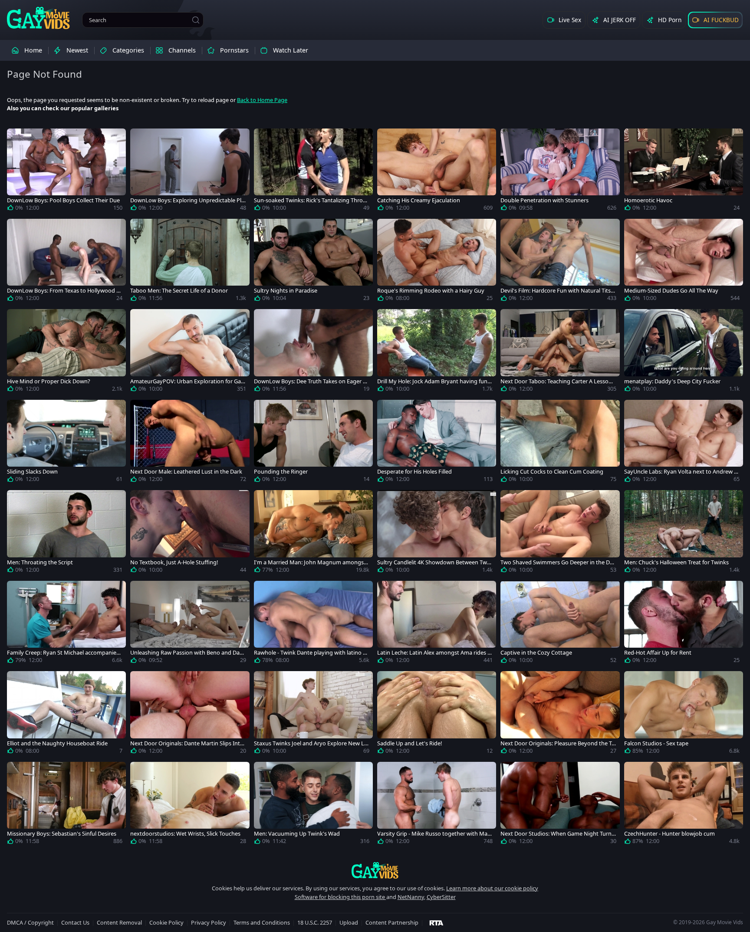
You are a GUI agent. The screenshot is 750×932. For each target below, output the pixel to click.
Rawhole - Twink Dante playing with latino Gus (310, 652)
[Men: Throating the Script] (66, 533)
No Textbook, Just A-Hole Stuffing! (174, 562)
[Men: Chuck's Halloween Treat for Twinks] (683, 533)
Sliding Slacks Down (32, 471)
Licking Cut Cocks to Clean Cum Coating (551, 471)
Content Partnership (391, 922)
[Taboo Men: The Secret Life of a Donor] (189, 262)
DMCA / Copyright (30, 922)
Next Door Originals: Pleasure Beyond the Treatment (557, 743)
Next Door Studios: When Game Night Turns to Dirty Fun (557, 833)
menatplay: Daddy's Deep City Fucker (672, 381)
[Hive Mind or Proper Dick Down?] (66, 352)
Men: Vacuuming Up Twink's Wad (297, 833)
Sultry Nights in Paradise (285, 290)
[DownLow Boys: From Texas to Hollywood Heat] (66, 262)
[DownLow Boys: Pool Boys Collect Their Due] (66, 171)
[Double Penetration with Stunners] (559, 171)
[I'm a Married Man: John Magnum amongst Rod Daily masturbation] (313, 533)
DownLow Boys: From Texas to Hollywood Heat (63, 290)
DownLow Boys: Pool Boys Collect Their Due (63, 200)
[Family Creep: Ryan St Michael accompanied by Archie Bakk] (66, 624)
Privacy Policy (208, 922)
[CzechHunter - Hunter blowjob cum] (683, 805)
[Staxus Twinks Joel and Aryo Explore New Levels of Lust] (313, 714)
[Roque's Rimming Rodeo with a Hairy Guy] (436, 262)
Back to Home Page (262, 100)
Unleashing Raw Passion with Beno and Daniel (187, 652)
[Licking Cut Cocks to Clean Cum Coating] (559, 443)
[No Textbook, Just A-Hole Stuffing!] (189, 533)
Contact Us (75, 922)
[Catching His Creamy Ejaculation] (436, 171)
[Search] (195, 20)
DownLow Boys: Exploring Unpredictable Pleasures (187, 200)
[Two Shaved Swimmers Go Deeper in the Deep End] (559, 533)
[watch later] (17, 139)
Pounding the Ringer (281, 471)
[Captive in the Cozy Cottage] (559, 624)
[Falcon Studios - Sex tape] (683, 714)
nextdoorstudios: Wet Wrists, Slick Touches (185, 833)
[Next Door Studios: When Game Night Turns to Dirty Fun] (559, 805)
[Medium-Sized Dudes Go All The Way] (683, 262)
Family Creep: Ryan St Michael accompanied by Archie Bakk (63, 652)
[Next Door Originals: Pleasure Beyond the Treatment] (559, 714)
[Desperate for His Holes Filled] (436, 443)
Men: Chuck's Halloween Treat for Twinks (676, 562)
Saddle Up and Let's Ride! (409, 743)
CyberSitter (441, 897)
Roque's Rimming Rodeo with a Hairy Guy (430, 290)
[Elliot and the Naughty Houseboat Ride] (66, 714)
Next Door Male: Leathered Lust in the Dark (186, 471)
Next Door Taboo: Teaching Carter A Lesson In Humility (557, 381)
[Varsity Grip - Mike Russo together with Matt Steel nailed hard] (436, 805)
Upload (348, 922)
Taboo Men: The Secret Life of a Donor (179, 290)
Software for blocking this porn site (340, 897)
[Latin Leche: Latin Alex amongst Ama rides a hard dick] (436, 624)
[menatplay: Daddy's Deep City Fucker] (683, 352)
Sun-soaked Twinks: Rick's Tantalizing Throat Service (311, 200)
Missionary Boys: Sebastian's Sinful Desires (61, 833)
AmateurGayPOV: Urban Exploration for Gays (187, 381)
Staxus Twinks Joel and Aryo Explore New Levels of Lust (310, 743)
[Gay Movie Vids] (38, 17)
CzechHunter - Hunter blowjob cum (669, 833)
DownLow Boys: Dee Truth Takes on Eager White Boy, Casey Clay (311, 381)
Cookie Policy (166, 922)
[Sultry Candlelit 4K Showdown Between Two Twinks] (436, 533)
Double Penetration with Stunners (544, 200)
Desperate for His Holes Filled (414, 471)
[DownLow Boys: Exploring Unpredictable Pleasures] (189, 171)
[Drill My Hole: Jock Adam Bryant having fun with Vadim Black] (436, 352)
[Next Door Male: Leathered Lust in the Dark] (189, 443)
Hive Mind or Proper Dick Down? (48, 381)
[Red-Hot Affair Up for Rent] (683, 624)
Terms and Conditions (262, 922)
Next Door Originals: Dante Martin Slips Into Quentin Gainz (186, 743)
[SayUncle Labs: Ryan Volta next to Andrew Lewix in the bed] (683, 443)
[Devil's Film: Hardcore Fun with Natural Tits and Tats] (559, 262)
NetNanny (411, 897)
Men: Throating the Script (40, 562)
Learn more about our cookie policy (492, 888)
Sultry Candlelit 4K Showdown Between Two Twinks (433, 562)
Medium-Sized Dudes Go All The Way (671, 290)
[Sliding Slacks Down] (66, 443)
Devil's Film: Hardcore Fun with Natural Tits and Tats (557, 290)
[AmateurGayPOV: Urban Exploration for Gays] (189, 352)
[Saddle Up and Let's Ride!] (436, 714)
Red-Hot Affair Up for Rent (657, 652)
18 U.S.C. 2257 (314, 922)
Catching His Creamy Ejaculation (418, 200)
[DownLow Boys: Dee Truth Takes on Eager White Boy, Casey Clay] (313, 352)
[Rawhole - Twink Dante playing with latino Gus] (313, 624)
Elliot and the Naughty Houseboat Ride (57, 743)
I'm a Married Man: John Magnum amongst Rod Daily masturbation (310, 562)
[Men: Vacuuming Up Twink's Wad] (313, 805)
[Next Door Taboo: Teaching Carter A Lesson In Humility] (559, 352)
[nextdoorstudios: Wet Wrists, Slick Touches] (189, 805)
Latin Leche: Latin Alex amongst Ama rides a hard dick (433, 652)
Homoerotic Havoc (648, 200)
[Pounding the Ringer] (313, 443)
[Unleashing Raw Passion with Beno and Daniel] (189, 624)
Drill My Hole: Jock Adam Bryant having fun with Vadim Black (432, 381)
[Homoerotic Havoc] (683, 171)
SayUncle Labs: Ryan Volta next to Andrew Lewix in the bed (680, 471)
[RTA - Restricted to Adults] (436, 922)
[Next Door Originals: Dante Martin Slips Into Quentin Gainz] (189, 714)
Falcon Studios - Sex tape (656, 743)
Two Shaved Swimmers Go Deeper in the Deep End (558, 562)
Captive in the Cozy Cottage (536, 652)
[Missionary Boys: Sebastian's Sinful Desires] (66, 805)
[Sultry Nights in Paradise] (313, 262)
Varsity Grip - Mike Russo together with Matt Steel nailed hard (434, 833)
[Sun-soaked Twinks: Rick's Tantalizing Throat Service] (313, 171)
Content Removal (119, 922)
